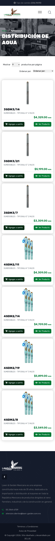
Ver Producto (44, 124)
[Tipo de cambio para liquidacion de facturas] (15, 3)
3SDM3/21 (11, 161)
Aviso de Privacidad (27, 531)
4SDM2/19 (12, 368)
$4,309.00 (42, 272)
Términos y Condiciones (27, 526)
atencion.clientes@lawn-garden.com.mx (23, 513)
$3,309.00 (42, 220)
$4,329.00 (42, 117)
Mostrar (6, 64)
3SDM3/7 (11, 212)
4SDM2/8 (11, 419)
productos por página (31, 64)
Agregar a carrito (15, 124)
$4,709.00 (42, 324)
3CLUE (27, 539)
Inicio (4, 31)
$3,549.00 (42, 427)
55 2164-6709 (12, 510)
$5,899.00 (42, 375)
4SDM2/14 (12, 316)
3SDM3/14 (12, 109)
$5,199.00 (43, 169)
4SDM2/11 (11, 264)
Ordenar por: (25, 71)
